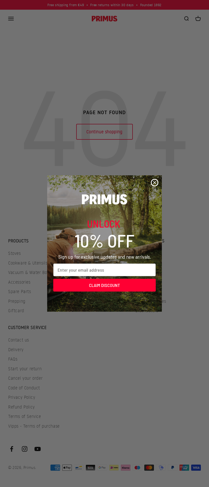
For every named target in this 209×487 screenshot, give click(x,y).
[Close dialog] (154, 182)
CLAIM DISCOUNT (104, 285)
